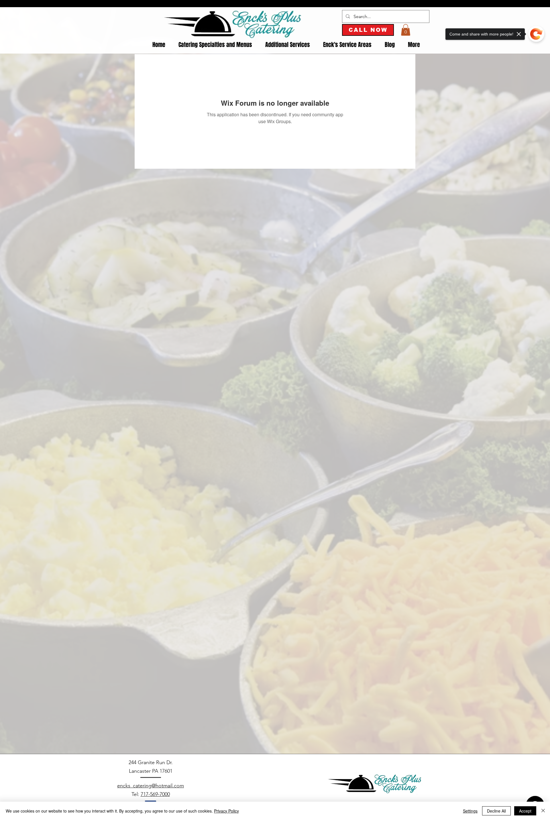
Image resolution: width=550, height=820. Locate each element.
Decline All (496, 811)
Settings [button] (470, 811)
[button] (405, 30)
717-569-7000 (155, 794)
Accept (525, 811)
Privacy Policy (226, 811)
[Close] (543, 810)
